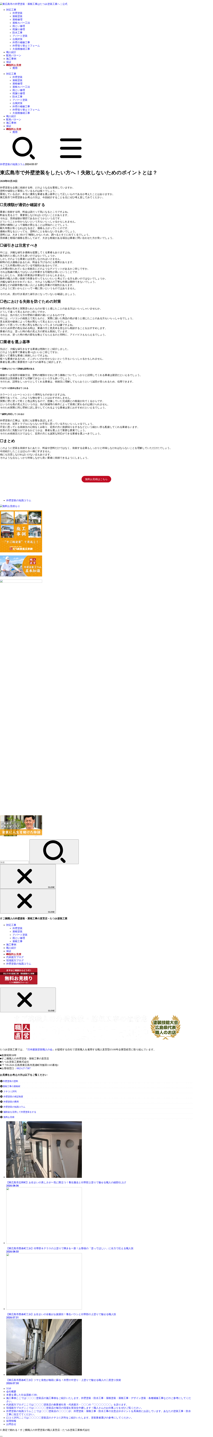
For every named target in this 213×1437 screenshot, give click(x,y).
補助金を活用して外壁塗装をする (19, 1112)
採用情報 (11, 1421)
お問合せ (11, 1424)
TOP (8, 1388)
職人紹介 (11, 52)
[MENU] (70, 158)
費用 (14, 68)
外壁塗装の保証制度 (13, 1096)
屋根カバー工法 (21, 22)
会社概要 (11, 1391)
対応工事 (11, 9)
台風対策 (17, 39)
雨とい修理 (18, 26)
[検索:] (14, 862)
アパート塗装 (19, 36)
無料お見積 (8, 1117)
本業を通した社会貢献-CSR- (22, 1394)
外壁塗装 (17, 13)
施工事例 (11, 58)
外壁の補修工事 (21, 42)
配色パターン (13, 55)
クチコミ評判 (10, 1091)
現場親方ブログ (15, 960)
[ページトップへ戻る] (1, 1436)
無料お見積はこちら (96, 479)
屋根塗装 (17, 16)
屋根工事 (17, 941)
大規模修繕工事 (21, 49)
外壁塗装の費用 (11, 1102)
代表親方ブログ (15, 957)
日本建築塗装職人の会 (39, 1049)
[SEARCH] (23, 158)
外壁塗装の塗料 (10, 1081)
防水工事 (17, 32)
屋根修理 (17, 19)
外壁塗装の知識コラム (12, 164)
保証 (8, 62)
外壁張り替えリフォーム (26, 45)
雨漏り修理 (18, 29)
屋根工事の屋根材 (11, 1086)
